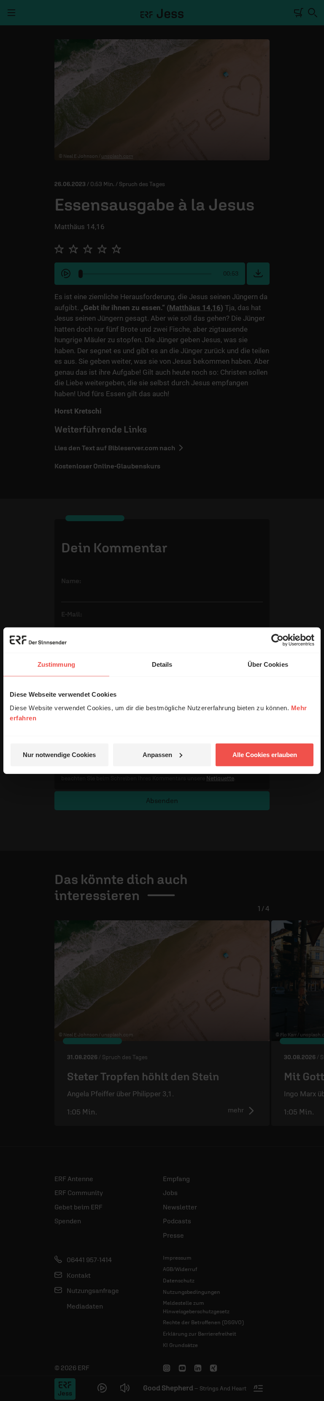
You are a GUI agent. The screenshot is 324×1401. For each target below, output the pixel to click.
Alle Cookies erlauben (264, 754)
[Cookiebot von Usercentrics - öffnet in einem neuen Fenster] (277, 640)
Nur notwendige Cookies (59, 754)
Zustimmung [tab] (56, 664)
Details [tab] (162, 664)
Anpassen (157, 754)
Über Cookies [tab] (268, 664)
